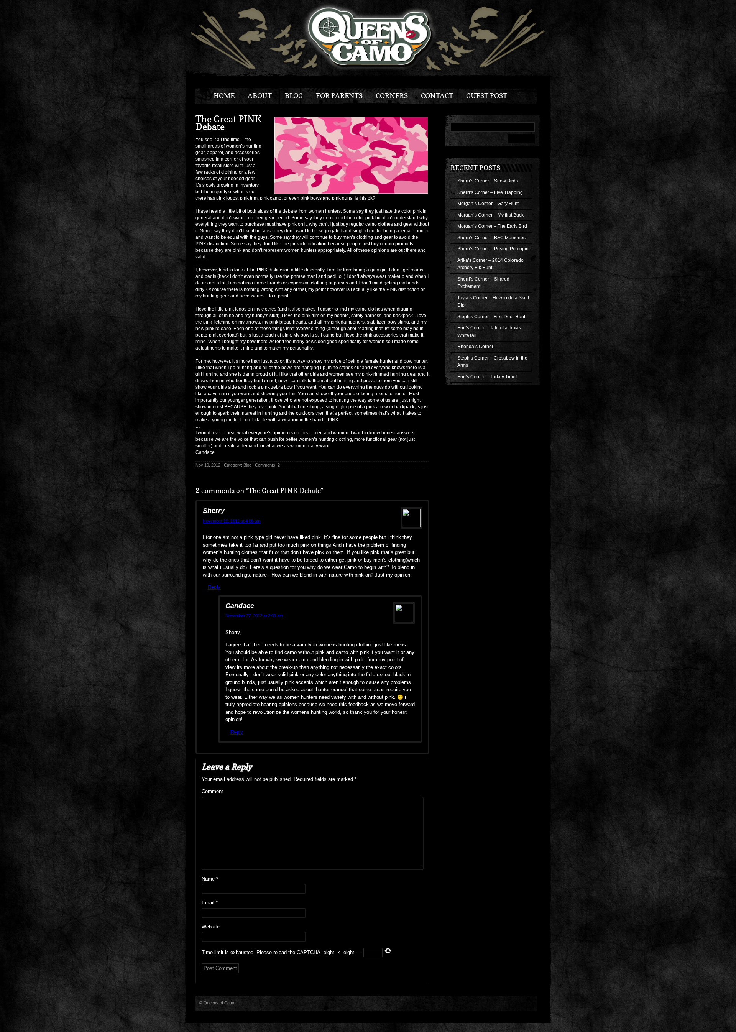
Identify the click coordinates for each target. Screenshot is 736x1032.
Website (211, 927)
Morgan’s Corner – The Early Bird (492, 226)
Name (210, 879)
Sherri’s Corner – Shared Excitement (483, 282)
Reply (214, 587)
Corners (392, 96)
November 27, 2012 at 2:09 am (254, 615)
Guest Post (486, 96)
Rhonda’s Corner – (477, 346)
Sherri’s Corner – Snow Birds (487, 181)
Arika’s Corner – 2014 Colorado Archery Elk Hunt (490, 264)
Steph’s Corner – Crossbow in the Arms (492, 361)
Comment (212, 791)
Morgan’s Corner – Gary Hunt (488, 203)
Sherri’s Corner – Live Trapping (490, 192)
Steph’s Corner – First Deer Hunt (491, 316)
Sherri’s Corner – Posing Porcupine (494, 248)
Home (224, 96)
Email (210, 902)
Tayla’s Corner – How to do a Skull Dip (493, 301)
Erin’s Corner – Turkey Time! (487, 377)
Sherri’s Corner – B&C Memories (491, 237)
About (260, 96)
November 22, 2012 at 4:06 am (231, 521)
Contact (437, 96)
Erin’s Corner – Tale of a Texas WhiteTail (489, 331)
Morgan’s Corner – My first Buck (490, 215)
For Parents (339, 96)
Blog (294, 96)
